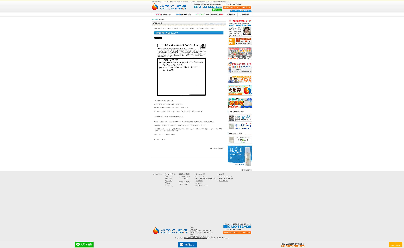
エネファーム (169, 176)
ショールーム (200, 176)
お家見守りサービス (202, 185)
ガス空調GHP (183, 184)
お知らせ (198, 183)
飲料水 (168, 183)
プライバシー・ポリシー (226, 176)
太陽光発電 (169, 178)
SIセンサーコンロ (185, 176)
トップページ (155, 19)
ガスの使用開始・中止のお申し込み (206, 178)
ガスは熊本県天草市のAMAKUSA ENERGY (195, 238)
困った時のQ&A (200, 174)
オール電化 (169, 181)
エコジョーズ (184, 178)
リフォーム (169, 185)
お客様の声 (199, 181)
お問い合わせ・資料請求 (226, 178)
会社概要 (221, 174)
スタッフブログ (223, 181)
